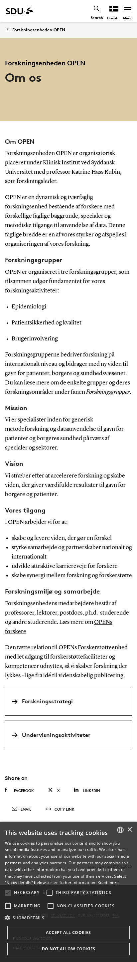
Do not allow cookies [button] (68, 949)
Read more (108, 882)
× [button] (129, 829)
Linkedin (91, 790)
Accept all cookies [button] (68, 932)
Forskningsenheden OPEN (38, 30)
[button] (8, 892)
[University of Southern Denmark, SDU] (19, 10)
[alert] (68, 892)
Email (26, 809)
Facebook (24, 790)
